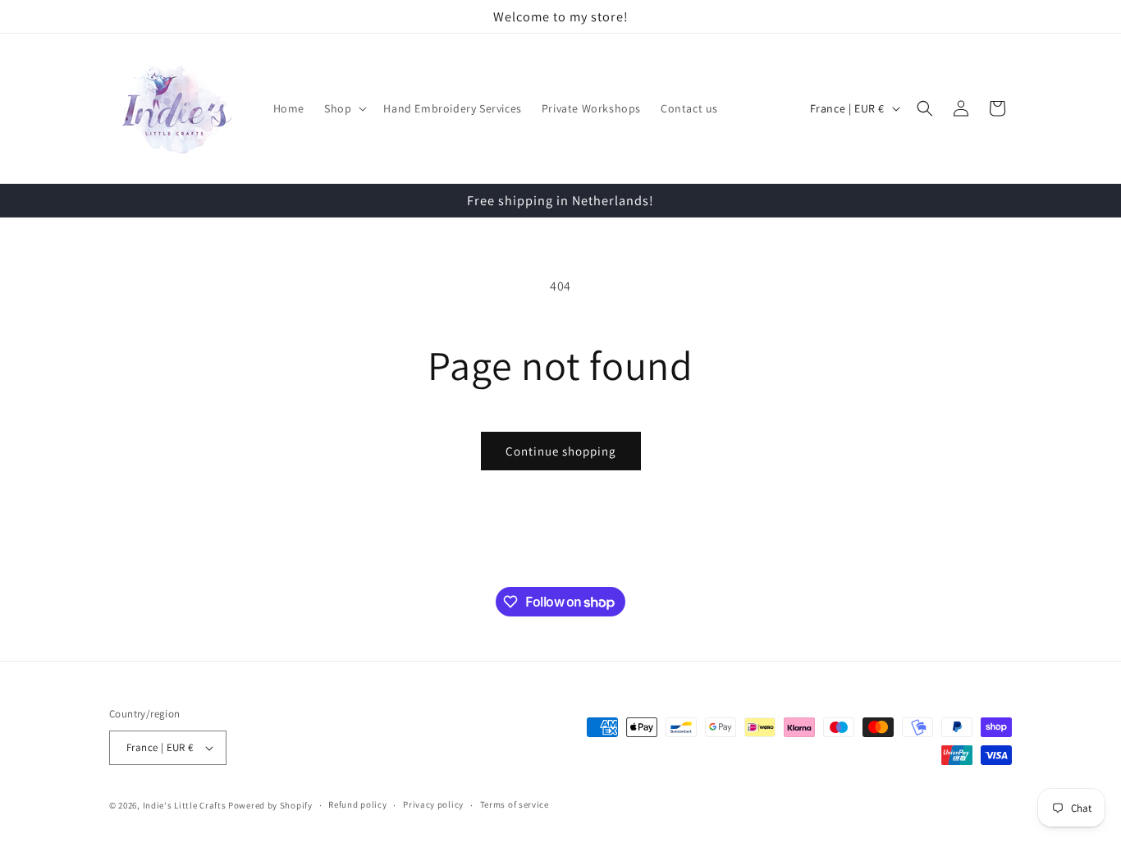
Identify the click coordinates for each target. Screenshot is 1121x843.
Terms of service (514, 804)
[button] (343, 108)
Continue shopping (561, 451)
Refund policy (357, 804)
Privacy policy (433, 804)
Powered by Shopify (270, 805)
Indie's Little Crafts (184, 805)
